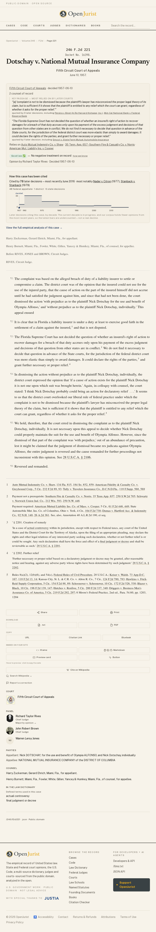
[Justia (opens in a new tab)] (51, 898)
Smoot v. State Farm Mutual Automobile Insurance (81, 139)
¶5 (11, 422)
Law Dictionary (78, 867)
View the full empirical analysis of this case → (34, 227)
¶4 (11, 373)
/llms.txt (118, 866)
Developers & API (124, 860)
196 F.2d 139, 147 (41, 588)
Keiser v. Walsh (119, 574)
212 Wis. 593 (53, 501)
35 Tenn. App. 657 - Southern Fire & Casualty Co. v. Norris (100, 144)
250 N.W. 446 (71, 501)
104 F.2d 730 (93, 510)
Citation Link (75, 637)
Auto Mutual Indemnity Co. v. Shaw (42, 144)
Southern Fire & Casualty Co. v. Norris (68, 496)
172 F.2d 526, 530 (125, 583)
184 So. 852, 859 (83, 484)
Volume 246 (28, 40)
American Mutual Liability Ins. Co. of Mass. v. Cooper (67, 506)
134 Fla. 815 (64, 484)
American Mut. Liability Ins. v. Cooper (31, 148)
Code (24, 25)
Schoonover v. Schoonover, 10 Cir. (92, 583)
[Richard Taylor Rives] (10, 718)
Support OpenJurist (125, 885)
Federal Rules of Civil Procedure (73, 574)
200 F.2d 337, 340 (97, 588)
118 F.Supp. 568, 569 (132, 489)
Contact (63, 916)
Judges (55, 25)
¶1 (11, 278)
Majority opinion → (26, 722)
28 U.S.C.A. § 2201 (48, 546)
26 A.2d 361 (41, 515)
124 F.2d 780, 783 (114, 579)
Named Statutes (79, 887)
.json (24, 819)
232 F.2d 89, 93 (52, 489)
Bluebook (126, 637)
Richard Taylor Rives (28, 716)
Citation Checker (79, 902)
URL (27, 637)
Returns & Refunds (84, 916)
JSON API (119, 871)
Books (96, 25)
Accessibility (43, 916)
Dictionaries (76, 25)
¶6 (11, 465)
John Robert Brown (27, 728)
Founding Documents (82, 892)
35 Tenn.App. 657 (104, 496)
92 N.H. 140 (25, 515)
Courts (39, 25)
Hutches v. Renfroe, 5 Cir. (68, 588)
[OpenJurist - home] (78, 14)
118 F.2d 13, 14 (27, 579)
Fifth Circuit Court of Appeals (78, 70)
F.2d (41, 40)
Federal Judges (78, 872)
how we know (80, 156)
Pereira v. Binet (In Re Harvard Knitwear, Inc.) (79, 113)
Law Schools (76, 882)
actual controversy (38, 528)
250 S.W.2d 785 (125, 496)
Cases (10, 25)
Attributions (108, 916)
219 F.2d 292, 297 (64, 592)
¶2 (11, 321)
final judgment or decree (114, 541)
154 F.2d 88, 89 (60, 583)
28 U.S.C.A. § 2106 (77, 457)
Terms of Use (128, 916)
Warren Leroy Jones (27, 738)
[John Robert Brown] (10, 730)
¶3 (11, 336)
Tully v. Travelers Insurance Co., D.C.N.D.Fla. (90, 489)
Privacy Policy (14, 922)
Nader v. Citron (102, 181)
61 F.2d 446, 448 (119, 506)
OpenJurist (12, 40)
